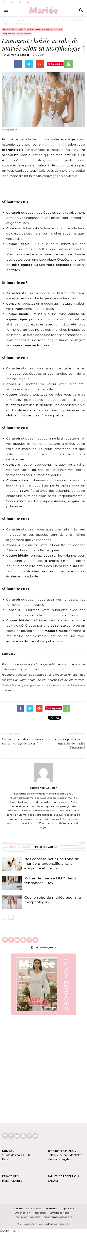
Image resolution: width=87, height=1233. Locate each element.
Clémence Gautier (18, 54)
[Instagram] (12, 2)
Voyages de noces (59, 1212)
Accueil (6, 19)
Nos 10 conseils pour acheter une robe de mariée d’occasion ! (65, 743)
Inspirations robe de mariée (18, 23)
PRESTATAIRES (12, 1180)
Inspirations (67, 1208)
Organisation (22, 1212)
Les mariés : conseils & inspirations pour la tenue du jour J (47, 19)
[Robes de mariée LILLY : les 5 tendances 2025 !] (12, 883)
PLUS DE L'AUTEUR (46, 847)
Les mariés (51, 1208)
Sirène (27, 160)
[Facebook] (4, 2)
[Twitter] (28, 2)
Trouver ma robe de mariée (25, 1208)
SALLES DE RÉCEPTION (63, 1176)
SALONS (53, 1180)
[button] (81, 10)
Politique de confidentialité (65, 1155)
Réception (40, 1212)
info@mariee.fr (57, 1151)
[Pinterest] (20, 2)
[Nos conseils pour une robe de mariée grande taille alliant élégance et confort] (12, 864)
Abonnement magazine (58, 1216)
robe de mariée (54, 144)
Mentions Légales (59, 1159)
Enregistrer (57, 63)
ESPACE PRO (10, 1176)
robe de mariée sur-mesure (64, 669)
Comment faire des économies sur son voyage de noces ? (22, 741)
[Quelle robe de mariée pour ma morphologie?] (12, 902)
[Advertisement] (43, 1067)
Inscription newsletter (27, 1216)
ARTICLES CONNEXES (18, 847)
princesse (53, 160)
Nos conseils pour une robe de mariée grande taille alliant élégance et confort (51, 863)
